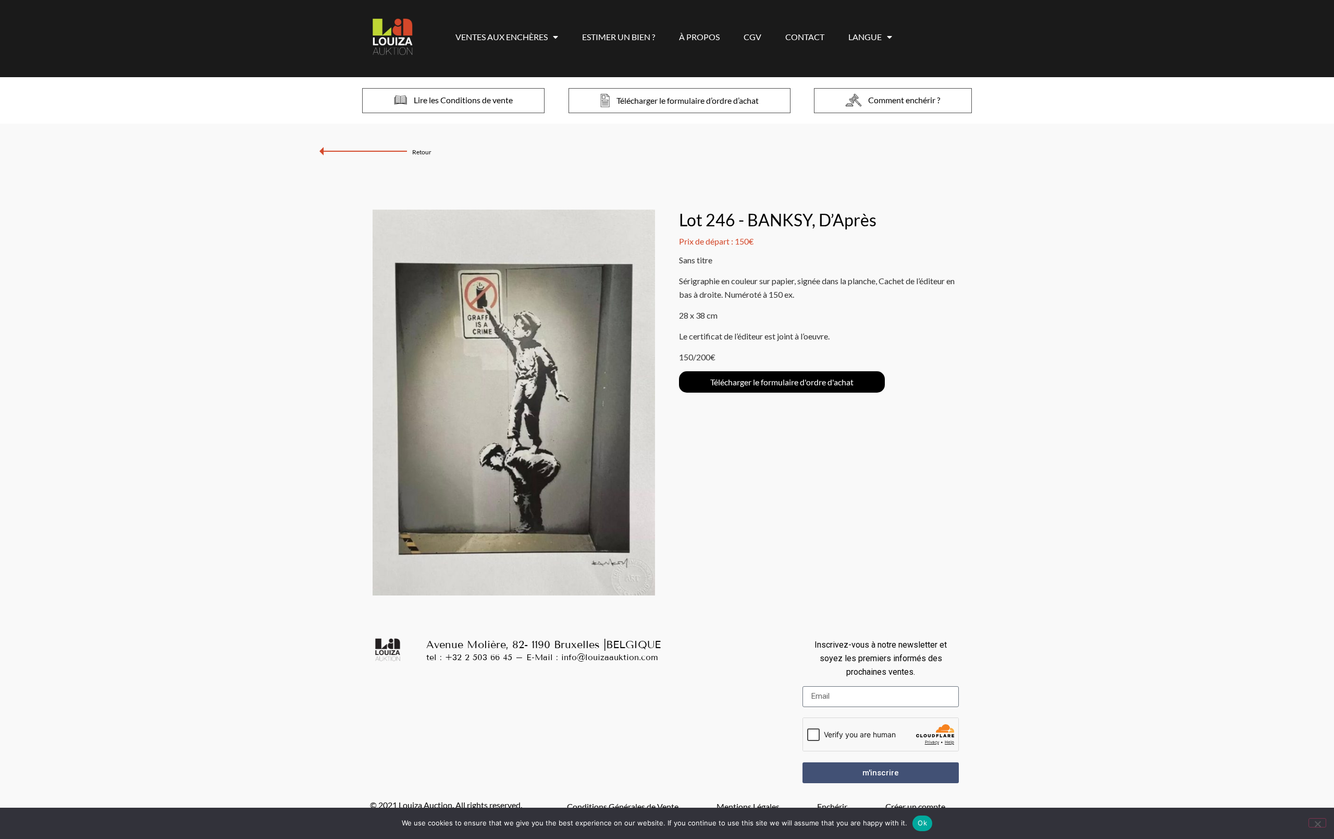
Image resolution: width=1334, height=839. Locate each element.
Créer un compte (915, 806)
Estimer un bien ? (618, 37)
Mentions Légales (748, 806)
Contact (804, 37)
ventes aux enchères (501, 37)
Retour (421, 152)
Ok (922, 823)
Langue (865, 37)
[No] (1317, 823)
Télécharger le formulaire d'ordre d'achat (782, 382)
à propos (699, 37)
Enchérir (832, 806)
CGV (752, 37)
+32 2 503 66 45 (478, 657)
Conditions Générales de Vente (622, 806)
